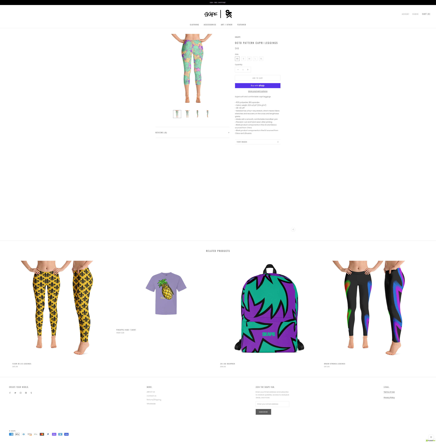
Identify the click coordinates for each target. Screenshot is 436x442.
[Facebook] (10, 392)
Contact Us (151, 396)
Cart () (426, 14)
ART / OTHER (227, 24)
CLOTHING (194, 24)
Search (415, 14)
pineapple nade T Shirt (126, 330)
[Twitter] (15, 392)
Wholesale (151, 403)
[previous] (7, 311)
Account (405, 14)
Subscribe (263, 412)
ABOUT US (151, 392)
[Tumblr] (31, 392)
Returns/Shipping (154, 399)
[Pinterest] (26, 392)
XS (237, 58)
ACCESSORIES (210, 24)
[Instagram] (20, 392)
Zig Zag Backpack (227, 364)
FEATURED (241, 24)
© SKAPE (12, 431)
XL (261, 58)
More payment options (257, 91)
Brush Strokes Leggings (334, 364)
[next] (428, 311)
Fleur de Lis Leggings (21, 364)
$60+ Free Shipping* (218, 2)
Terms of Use (389, 392)
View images (242, 142)
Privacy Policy (389, 397)
